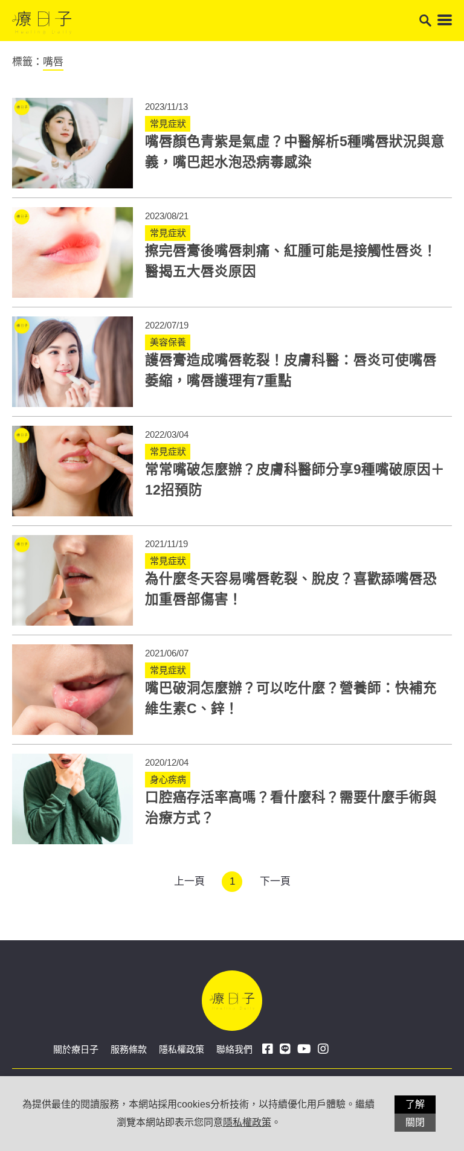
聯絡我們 (234, 1049)
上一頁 (189, 881)
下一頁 (275, 881)
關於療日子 (75, 1049)
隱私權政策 (181, 1049)
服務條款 (129, 1049)
